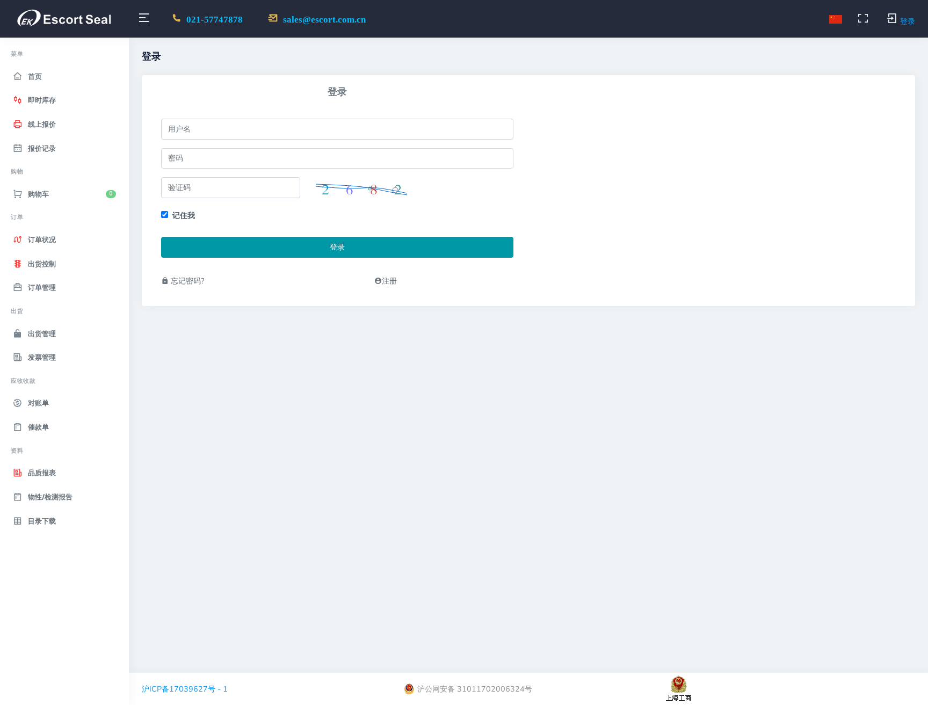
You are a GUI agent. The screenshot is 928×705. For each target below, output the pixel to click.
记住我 (183, 215)
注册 (389, 280)
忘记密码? (186, 280)
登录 (337, 247)
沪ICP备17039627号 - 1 (185, 689)
